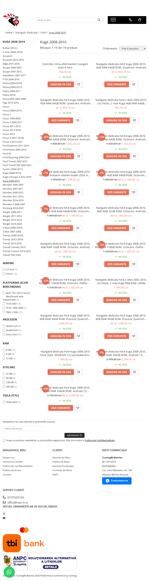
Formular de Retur (62, 470)
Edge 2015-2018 (11, 63)
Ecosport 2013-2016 (13, 59)
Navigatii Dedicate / (27, 32)
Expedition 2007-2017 (14, 75)
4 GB (8, 349)
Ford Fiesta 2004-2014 (14, 149)
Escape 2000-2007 (12, 67)
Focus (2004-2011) (12, 110)
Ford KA (7, 153)
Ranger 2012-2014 (12, 219)
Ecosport (7, 56)
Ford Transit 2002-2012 (15, 161)
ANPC (55, 474)
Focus (6, 106)
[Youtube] (4, 518)
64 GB (9, 377)
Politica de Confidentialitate (100, 440)
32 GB (9, 373)
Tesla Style (11, 402)
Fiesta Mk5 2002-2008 (14, 98)
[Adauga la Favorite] (78, 84)
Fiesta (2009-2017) (12, 87)
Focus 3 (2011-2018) (13, 137)
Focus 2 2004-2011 (12, 122)
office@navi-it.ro (17, 502)
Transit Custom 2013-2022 (17, 251)
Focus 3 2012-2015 (12, 141)
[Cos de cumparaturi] (140, 19)
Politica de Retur (61, 461)
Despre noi (8, 457)
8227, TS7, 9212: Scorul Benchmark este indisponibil (16, 296)
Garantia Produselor (63, 466)
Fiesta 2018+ (9, 95)
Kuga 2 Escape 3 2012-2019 (17, 177)
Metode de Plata (61, 457)
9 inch (9, 273)
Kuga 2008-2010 (11, 181)
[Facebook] (4, 513)
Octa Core (11, 334)
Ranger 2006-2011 (12, 212)
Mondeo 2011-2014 (13, 196)
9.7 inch (10, 269)
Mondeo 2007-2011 (13, 188)
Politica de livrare (12, 470)
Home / (10, 32)
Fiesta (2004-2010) (12, 83)
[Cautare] (99, 20)
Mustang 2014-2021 (13, 208)
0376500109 (15, 497)
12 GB (9, 358)
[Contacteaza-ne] (130, 19)
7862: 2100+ (12, 312)
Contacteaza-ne (119, 480)
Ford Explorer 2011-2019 (16, 145)
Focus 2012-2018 (12, 130)
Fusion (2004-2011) (13, 169)
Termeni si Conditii (13, 461)
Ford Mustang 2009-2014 (16, 157)
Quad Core (12, 326)
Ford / (44, 32)
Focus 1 (7, 114)
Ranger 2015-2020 (12, 223)
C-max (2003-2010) (13, 52)
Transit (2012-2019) (13, 239)
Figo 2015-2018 (11, 102)
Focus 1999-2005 (12, 118)
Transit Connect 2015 (14, 247)
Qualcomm (12, 330)
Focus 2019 (9, 134)
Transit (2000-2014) (13, 235)
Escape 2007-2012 (12, 71)
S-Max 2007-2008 (12, 231)
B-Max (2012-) (10, 48)
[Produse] (113, 20)
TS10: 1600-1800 (14, 307)
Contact (7, 474)
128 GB (9, 382)
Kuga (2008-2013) (12, 173)
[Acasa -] (16, 20)
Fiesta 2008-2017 (12, 91)
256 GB (9, 386)
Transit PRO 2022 (12, 255)
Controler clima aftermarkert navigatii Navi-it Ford (65, 65)
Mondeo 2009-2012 (13, 192)
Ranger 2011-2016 (12, 216)
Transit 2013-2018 (12, 243)
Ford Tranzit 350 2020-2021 (17, 165)
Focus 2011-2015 (12, 126)
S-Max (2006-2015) (12, 227)
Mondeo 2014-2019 (13, 200)
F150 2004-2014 (11, 79)
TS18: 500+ (11, 303)
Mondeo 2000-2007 (13, 184)
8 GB (8, 354)
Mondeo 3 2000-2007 (14, 204)
